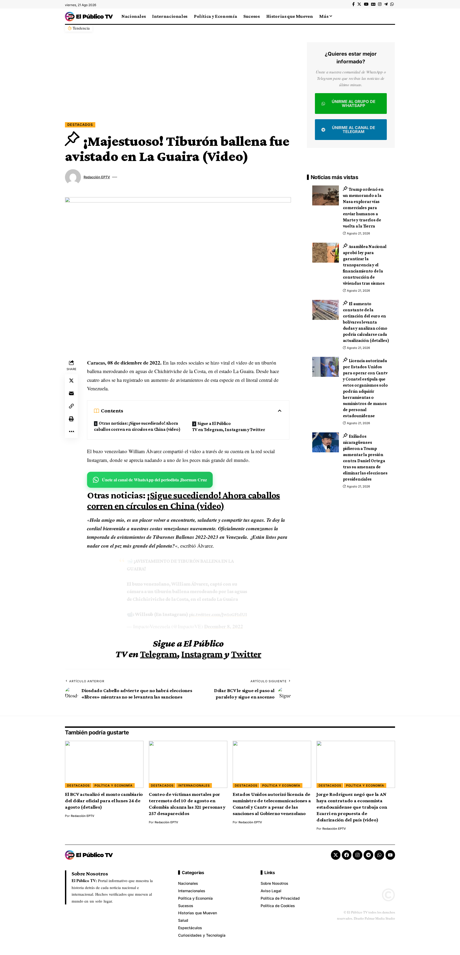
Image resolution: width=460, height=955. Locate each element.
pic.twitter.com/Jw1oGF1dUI (218, 614)
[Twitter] (359, 4)
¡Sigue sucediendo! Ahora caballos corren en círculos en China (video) (183, 500)
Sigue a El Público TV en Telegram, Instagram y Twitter (228, 426)
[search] (391, 16)
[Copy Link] (71, 406)
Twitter (246, 654)
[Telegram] (386, 4)
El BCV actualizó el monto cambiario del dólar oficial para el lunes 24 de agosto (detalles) (104, 800)
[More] (71, 431)
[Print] (71, 418)
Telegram (158, 654)
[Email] (71, 393)
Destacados (80, 125)
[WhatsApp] (392, 4)
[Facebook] (353, 4)
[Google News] (373, 4)
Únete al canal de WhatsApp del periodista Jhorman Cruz (154, 480)
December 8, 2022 (223, 626)
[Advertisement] (178, 82)
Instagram (202, 654)
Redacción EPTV (97, 177)
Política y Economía (114, 785)
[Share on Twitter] (71, 380)
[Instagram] (380, 4)
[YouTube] (366, 4)
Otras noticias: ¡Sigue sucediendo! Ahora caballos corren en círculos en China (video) (137, 426)
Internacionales (194, 785)
